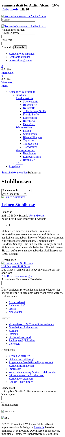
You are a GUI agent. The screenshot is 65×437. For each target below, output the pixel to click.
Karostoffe (29, 108)
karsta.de (39, 427)
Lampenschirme (32, 156)
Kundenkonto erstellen (21, 53)
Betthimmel (29, 153)
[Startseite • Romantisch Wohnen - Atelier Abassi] (23, 16)
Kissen (27, 130)
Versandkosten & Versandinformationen (31, 324)
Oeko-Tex (29, 124)
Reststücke (29, 120)
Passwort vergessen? (20, 60)
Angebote (14, 166)
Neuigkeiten (16, 311)
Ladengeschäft (17, 305)
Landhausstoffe (24, 98)
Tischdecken (30, 146)
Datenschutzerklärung (21, 359)
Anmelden (20, 47)
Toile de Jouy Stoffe (34, 111)
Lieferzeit (14, 343)
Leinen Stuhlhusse (18, 204)
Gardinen (21, 95)
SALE (19, 163)
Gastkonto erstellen (20, 56)
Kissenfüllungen (32, 137)
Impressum (15, 368)
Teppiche (28, 140)
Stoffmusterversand (20, 337)
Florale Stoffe (31, 114)
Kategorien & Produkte (22, 91)
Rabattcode (9, 9)
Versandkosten (37, 215)
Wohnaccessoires (25, 150)
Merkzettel (7, 72)
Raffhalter (28, 159)
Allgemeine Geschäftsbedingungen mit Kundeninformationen (31, 364)
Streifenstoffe (30, 101)
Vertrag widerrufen (19, 355)
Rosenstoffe (30, 104)
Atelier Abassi (17, 302)
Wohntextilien (24, 127)
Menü (4, 85)
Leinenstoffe (30, 117)
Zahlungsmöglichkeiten (22, 340)
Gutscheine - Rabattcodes (23, 327)
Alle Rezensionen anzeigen (16, 276)
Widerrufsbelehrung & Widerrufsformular (32, 372)
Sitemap (13, 333)
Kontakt (13, 330)
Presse (12, 308)
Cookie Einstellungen (21, 381)
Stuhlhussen (30, 133)
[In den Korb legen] (2, 402)
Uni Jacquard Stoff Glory (15, 266)
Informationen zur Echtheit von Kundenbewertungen (26, 377)
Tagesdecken (30, 143)
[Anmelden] (2, 287)
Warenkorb (7, 82)
